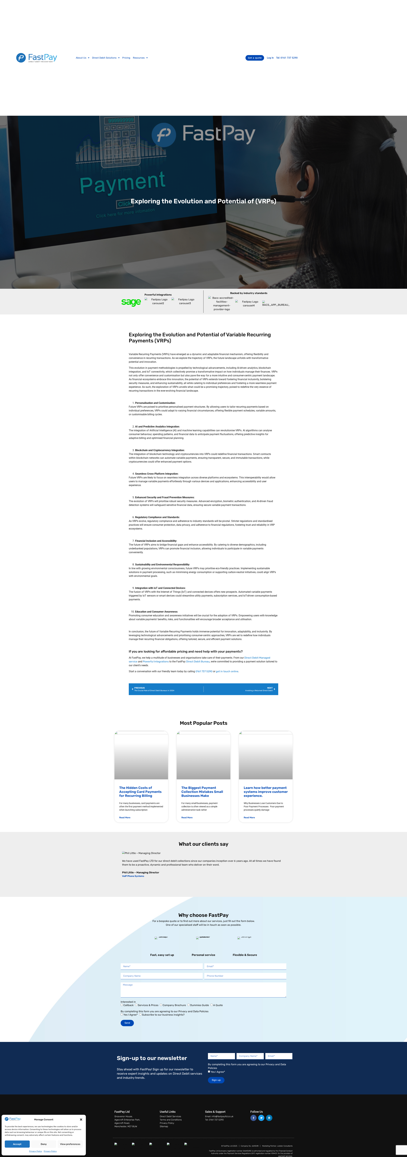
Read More (124, 817)
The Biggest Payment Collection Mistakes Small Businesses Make (202, 792)
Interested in (128, 1002)
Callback (128, 1005)
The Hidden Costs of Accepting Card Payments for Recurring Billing (140, 792)
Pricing (126, 57)
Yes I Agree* (130, 1014)
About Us (81, 57)
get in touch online (227, 671)
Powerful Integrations (156, 661)
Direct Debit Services (170, 1116)
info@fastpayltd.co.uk (222, 1116)
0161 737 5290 (204, 671)
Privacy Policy (35, 1151)
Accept (17, 1144)
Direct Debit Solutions (104, 57)
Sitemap (164, 1126)
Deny (44, 1144)
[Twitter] (261, 1118)
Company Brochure (174, 1005)
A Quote (218, 1005)
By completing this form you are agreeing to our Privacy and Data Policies (164, 1011)
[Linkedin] (269, 1118)
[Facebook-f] (253, 1118)
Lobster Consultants (285, 1146)
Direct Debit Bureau (198, 661)
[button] (81, 1119)
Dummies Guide (199, 1005)
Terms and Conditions (171, 1119)
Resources (139, 57)
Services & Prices (148, 1005)
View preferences (70, 1144)
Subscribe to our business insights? (163, 1014)
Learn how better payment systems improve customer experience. (266, 792)
